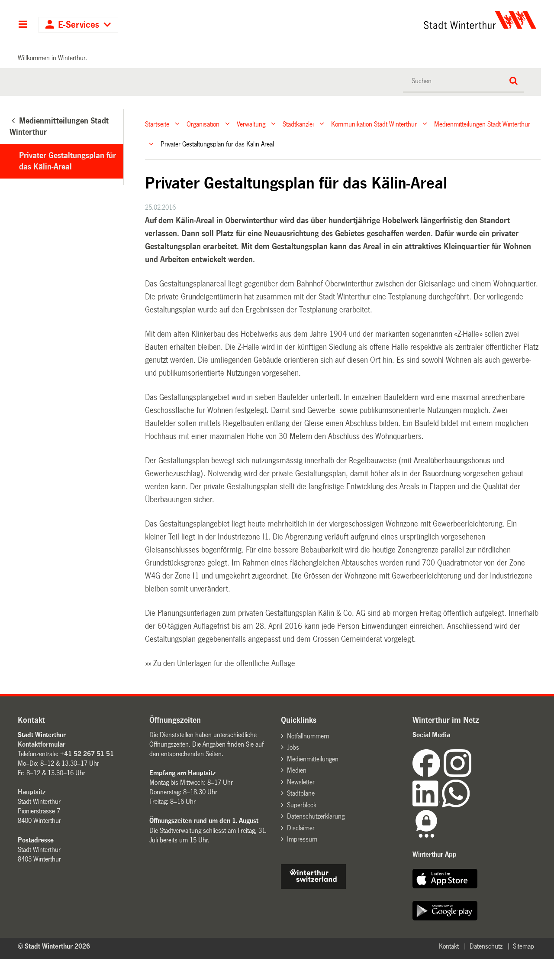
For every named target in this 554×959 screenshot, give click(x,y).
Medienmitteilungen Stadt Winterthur (482, 123)
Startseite (157, 123)
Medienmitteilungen (312, 759)
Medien (296, 770)
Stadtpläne (301, 793)
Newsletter (301, 782)
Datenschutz (486, 946)
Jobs (293, 747)
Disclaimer (301, 828)
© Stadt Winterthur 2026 (54, 946)
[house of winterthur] (313, 886)
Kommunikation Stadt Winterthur (374, 123)
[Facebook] (428, 774)
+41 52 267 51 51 (87, 753)
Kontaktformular (41, 744)
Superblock (301, 805)
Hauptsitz (31, 792)
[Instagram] (457, 774)
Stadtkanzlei (298, 123)
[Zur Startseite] (399, 20)
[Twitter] (472, 774)
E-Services (78, 25)
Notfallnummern (308, 736)
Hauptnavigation (23, 25)
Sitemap (523, 946)
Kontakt (449, 946)
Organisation (203, 123)
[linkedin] (427, 805)
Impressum (302, 839)
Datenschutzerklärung (316, 816)
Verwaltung (251, 123)
